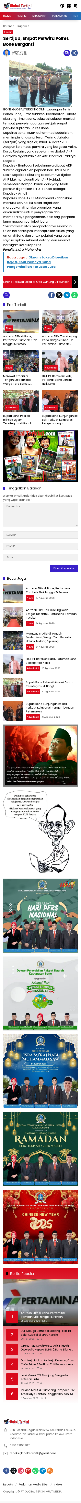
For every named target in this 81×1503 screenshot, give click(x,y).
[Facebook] (51, 295)
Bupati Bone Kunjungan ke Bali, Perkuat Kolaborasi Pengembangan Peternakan (60, 420)
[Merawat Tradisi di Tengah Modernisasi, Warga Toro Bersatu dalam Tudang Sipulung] (21, 361)
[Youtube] (28, 1471)
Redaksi (8, 1484)
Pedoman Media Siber (34, 1484)
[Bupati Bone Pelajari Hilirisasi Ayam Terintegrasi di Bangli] (21, 401)
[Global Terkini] (18, 6)
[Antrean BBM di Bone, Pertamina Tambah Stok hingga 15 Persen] (21, 321)
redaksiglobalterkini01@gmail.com (33, 1453)
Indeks (58, 1484)
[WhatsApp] (74, 295)
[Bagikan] (74, 53)
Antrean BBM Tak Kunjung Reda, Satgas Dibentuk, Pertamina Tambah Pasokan (59, 340)
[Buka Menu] (68, 6)
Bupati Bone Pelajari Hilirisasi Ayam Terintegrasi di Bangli (17, 419)
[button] (62, 6)
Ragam (8, 31)
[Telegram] (67, 295)
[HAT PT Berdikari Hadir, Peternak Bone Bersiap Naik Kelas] (60, 361)
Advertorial (51, 367)
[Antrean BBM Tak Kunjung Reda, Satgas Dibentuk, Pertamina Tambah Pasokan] (60, 321)
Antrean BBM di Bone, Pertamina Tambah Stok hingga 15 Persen (20, 340)
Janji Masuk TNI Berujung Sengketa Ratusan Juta (44, 1377)
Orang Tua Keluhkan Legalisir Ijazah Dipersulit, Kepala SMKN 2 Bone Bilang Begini (46, 1347)
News (9, 328)
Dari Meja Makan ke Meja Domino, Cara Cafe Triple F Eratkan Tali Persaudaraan (48, 1362)
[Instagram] (21, 1471)
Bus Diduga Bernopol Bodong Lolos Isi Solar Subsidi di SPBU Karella (46, 1333)
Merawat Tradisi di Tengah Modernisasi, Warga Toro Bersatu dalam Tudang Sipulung (19, 380)
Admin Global (19, 52)
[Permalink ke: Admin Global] (7, 52)
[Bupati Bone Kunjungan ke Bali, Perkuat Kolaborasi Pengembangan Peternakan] (60, 401)
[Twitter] (59, 295)
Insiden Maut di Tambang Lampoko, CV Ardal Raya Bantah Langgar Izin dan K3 (48, 1392)
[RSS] (50, 1471)
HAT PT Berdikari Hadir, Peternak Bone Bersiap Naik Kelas (57, 380)
